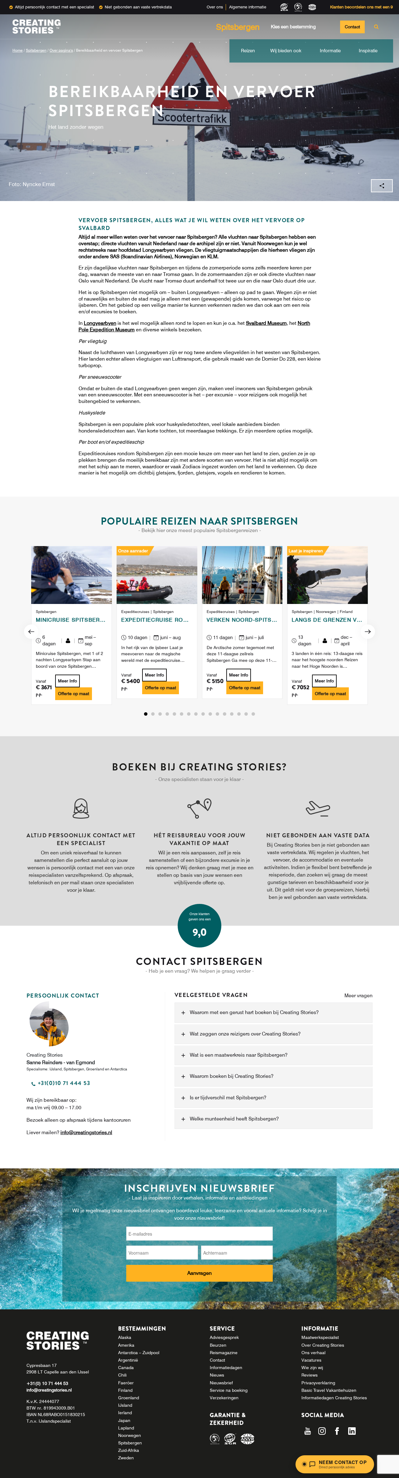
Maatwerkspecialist (320, 1337)
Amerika (126, 1345)
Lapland (126, 1427)
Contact (352, 26)
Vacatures (311, 1360)
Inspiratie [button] (368, 51)
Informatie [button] (330, 51)
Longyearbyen (100, 323)
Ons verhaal (313, 1352)
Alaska (124, 1337)
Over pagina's (61, 50)
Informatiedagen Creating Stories (334, 1397)
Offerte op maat (73, 693)
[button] (145, 714)
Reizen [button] (248, 51)
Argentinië (128, 1360)
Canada (126, 1367)
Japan (124, 1420)
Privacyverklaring (318, 1382)
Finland (125, 1390)
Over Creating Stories (322, 1345)
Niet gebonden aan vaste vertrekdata (138, 6)
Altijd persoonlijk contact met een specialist (54, 6)
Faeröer (126, 1382)
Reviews (309, 1375)
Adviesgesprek (224, 1337)
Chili (122, 1375)
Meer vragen (358, 996)
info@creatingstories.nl (86, 1132)
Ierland (125, 1412)
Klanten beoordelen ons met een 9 (361, 6)
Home (17, 50)
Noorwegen (129, 1435)
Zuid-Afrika (128, 1450)
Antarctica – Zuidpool (138, 1352)
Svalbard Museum (266, 323)
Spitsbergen (36, 50)
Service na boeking (229, 1390)
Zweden (126, 1457)
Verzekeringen (224, 1397)
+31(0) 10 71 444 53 (47, 1383)
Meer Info (67, 681)
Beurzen (218, 1345)
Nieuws (217, 1375)
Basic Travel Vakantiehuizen (328, 1390)
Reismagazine (224, 1352)
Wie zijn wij (312, 1367)
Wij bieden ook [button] (285, 51)
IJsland (125, 1405)
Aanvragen (199, 1273)
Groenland (128, 1397)
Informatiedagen (226, 1367)
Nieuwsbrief (221, 1382)
